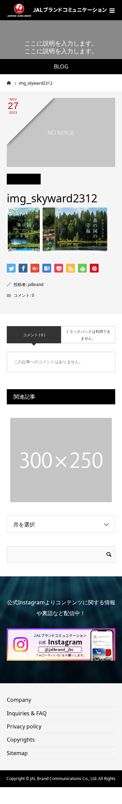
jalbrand (35, 284)
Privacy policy (24, 726)
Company (19, 700)
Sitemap (17, 753)
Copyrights (21, 739)
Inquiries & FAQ (27, 713)
